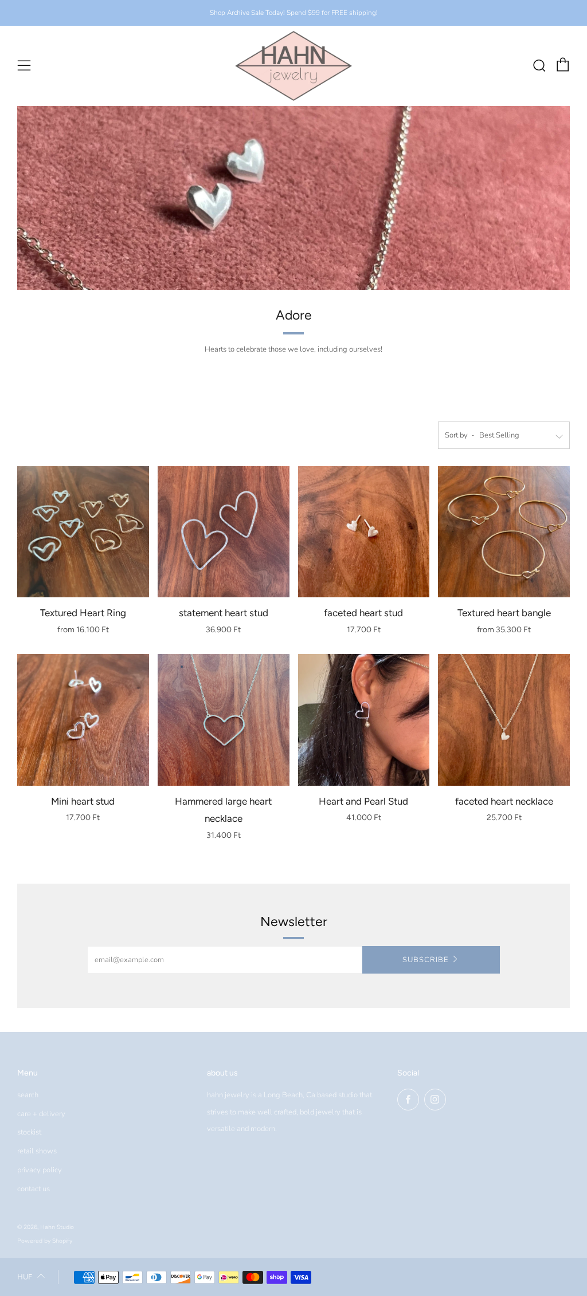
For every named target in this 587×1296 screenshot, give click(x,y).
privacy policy (39, 1170)
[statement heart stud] (223, 532)
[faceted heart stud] (364, 532)
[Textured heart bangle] (504, 532)
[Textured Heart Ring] (83, 532)
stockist (29, 1132)
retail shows (37, 1151)
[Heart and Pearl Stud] (364, 720)
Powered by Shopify (44, 1240)
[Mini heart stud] (83, 720)
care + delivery (41, 1114)
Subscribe (425, 960)
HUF (24, 1277)
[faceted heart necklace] (504, 720)
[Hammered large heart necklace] (223, 720)
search (27, 1095)
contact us (33, 1189)
